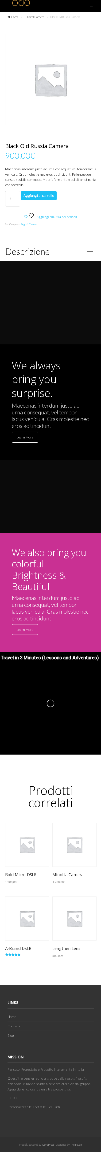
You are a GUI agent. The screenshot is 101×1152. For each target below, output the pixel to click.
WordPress (47, 1144)
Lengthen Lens (66, 948)
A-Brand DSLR (18, 948)
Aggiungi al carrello (38, 195)
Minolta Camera (68, 874)
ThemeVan (76, 1144)
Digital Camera (35, 17)
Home (15, 17)
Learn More (25, 437)
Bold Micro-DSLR (20, 874)
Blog (11, 1035)
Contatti (14, 1026)
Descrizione (49, 251)
